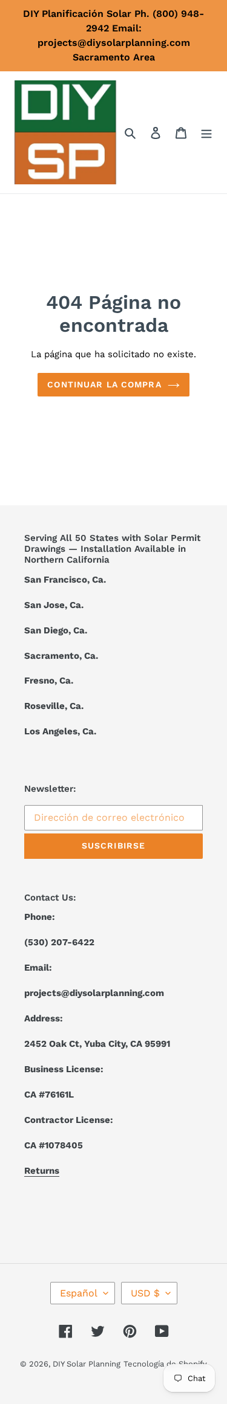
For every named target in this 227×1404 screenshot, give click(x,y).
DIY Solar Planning (86, 1363)
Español (78, 1293)
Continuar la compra (104, 384)
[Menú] (206, 132)
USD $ (145, 1293)
